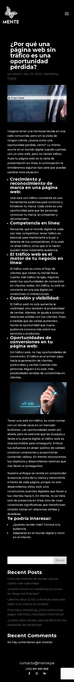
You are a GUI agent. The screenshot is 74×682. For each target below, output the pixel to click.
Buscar (60, 560)
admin (17, 74)
